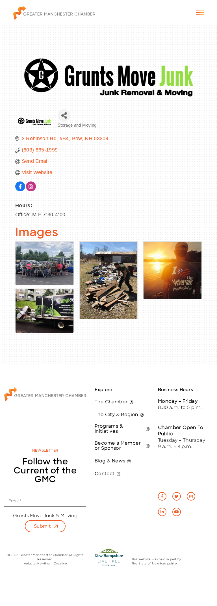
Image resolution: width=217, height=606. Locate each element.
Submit (42, 526)
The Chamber (111, 402)
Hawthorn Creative (52, 563)
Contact (105, 474)
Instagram (191, 496)
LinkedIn (162, 512)
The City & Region (116, 415)
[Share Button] (64, 115)
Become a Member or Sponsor (118, 446)
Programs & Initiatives (109, 429)
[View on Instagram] (31, 189)
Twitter (176, 496)
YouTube (176, 512)
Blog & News (110, 461)
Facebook (162, 496)
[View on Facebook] (20, 189)
